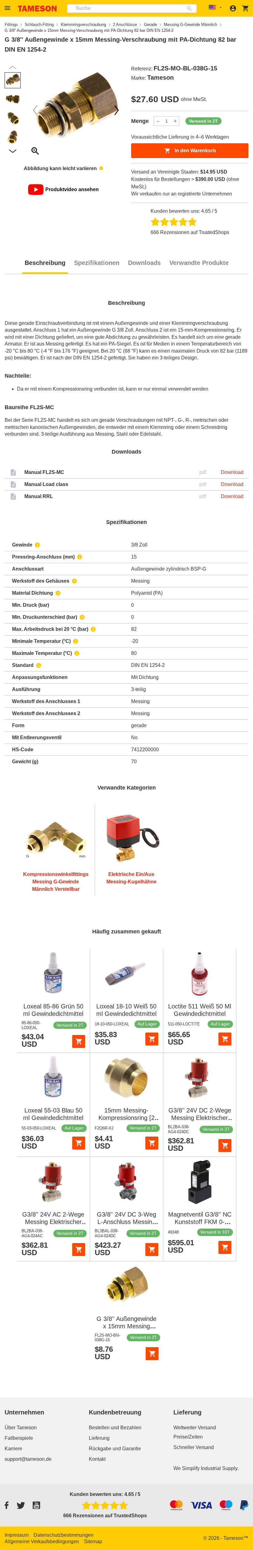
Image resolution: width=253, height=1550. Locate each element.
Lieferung (99, 1438)
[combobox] (132, 8)
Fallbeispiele (19, 1438)
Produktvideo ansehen (72, 189)
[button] (8, 8)
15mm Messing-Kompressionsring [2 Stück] (126, 1118)
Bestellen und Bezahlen (115, 1427)
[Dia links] (116, 110)
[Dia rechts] (35, 110)
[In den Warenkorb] (78, 1041)
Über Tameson (21, 1427)
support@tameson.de (28, 1459)
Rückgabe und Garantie (115, 1448)
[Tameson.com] (37, 8)
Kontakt (97, 1459)
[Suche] (191, 8)
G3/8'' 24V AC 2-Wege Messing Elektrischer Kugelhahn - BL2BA (53, 1222)
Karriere (13, 1448)
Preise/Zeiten (188, 1436)
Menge (140, 121)
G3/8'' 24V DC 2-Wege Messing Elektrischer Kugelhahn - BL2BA (199, 1118)
